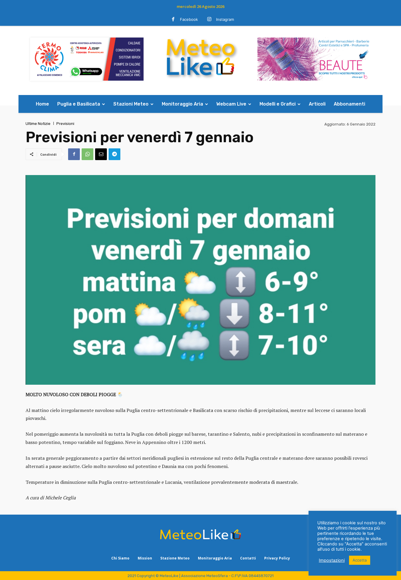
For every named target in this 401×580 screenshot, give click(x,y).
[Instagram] (209, 19)
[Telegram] (114, 154)
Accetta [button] (360, 560)
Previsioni (65, 124)
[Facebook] (173, 19)
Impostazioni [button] (332, 560)
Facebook (189, 19)
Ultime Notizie (38, 124)
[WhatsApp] (87, 154)
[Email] (101, 154)
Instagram (225, 19)
